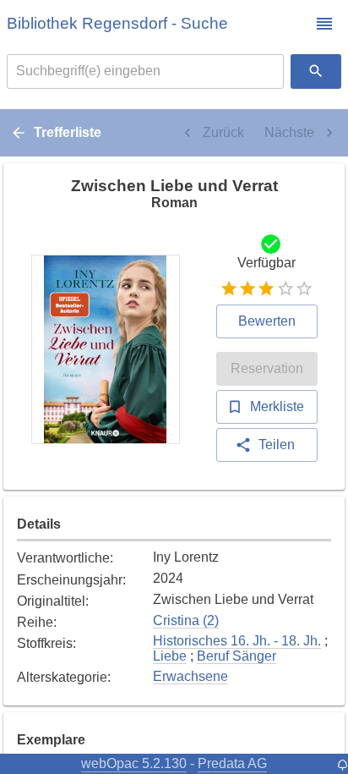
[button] (324, 24)
